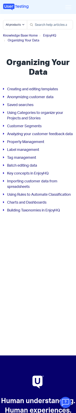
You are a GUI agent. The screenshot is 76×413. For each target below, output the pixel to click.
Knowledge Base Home (20, 35)
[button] (68, 7)
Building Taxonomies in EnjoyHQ (33, 210)
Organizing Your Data (23, 40)
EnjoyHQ (49, 35)
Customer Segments (24, 126)
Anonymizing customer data (30, 97)
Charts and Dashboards (26, 202)
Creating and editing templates (32, 89)
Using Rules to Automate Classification (39, 194)
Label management (23, 149)
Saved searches (20, 104)
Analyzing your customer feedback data (40, 133)
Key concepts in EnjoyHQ (28, 173)
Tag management (21, 157)
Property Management (25, 141)
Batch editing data (22, 165)
